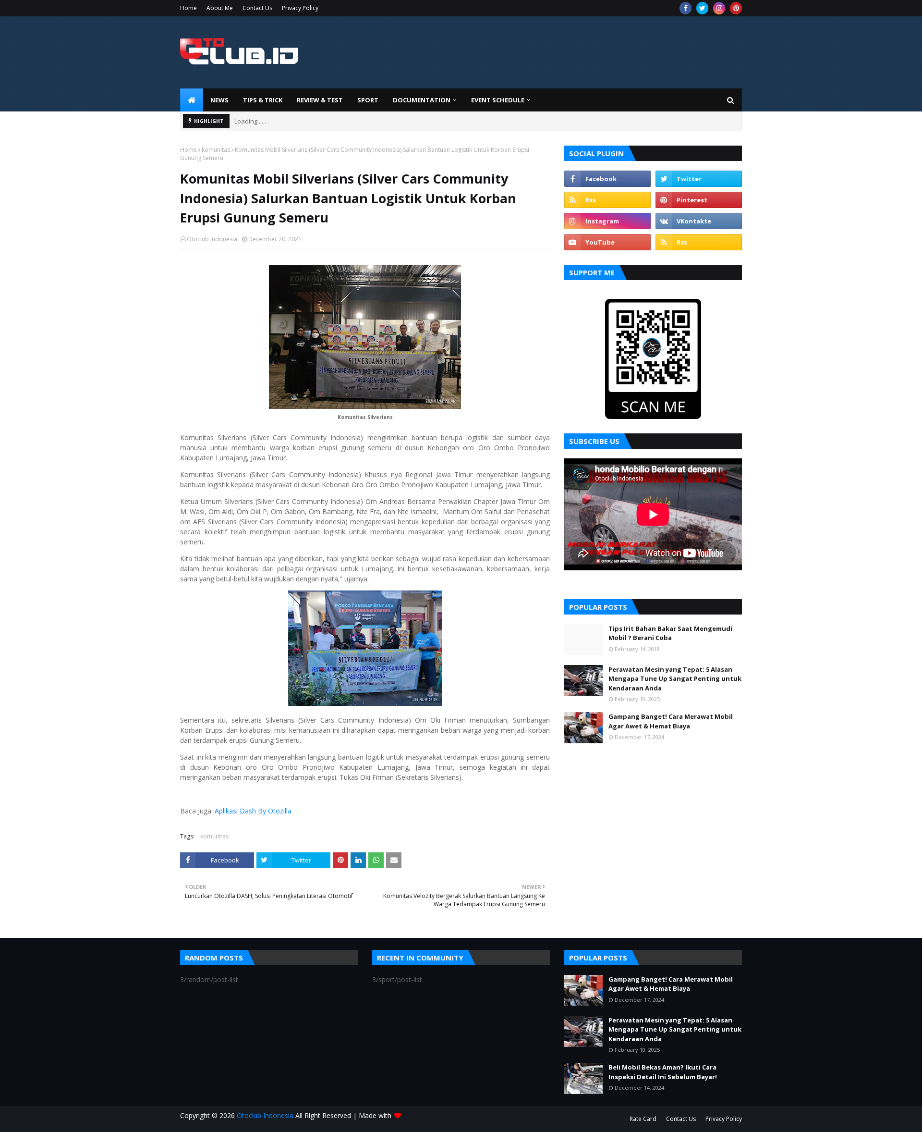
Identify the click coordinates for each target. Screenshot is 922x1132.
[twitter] (702, 8)
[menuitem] (191, 99)
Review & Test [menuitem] (320, 100)
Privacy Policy (300, 8)
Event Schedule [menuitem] (497, 100)
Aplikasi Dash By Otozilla (253, 810)
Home (188, 8)
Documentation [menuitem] (421, 100)
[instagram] (719, 8)
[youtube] (607, 242)
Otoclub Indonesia (212, 239)
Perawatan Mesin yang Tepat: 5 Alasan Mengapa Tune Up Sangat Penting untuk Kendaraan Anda (674, 678)
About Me (219, 8)
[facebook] (685, 8)
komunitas (216, 150)
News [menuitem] (219, 100)
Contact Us (257, 8)
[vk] (698, 221)
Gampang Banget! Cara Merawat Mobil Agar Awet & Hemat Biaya (670, 721)
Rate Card (643, 1119)
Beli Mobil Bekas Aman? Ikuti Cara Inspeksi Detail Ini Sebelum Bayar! (662, 1072)
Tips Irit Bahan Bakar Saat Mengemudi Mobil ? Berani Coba (670, 633)
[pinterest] (736, 8)
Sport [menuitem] (367, 100)
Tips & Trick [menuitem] (262, 100)
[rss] (607, 200)
